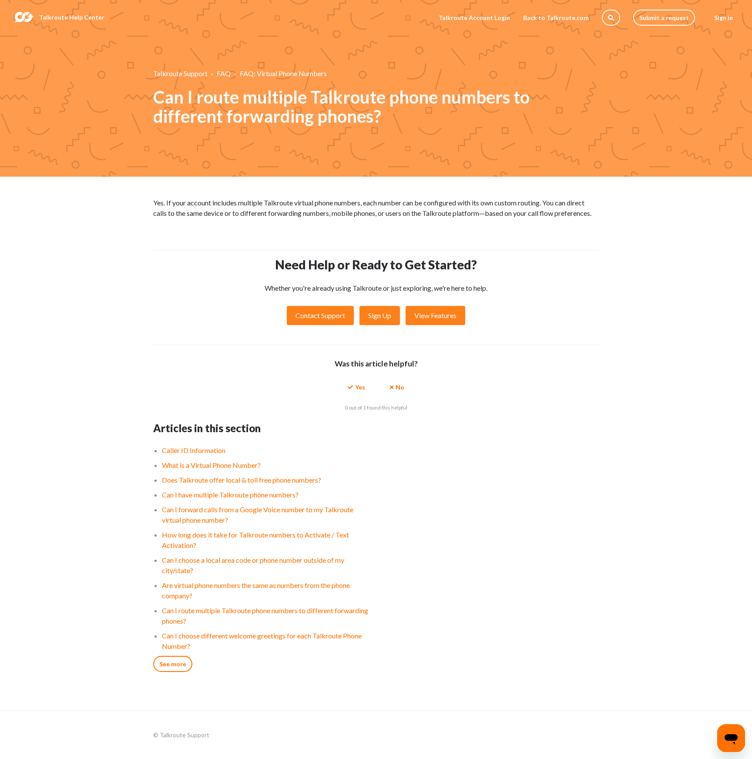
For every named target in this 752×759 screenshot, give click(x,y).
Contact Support (320, 315)
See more (172, 664)
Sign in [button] (723, 17)
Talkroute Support (180, 73)
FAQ (224, 73)
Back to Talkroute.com (556, 17)
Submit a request (664, 17)
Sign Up (379, 315)
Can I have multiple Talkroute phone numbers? (230, 494)
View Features (435, 315)
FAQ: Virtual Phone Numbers (283, 73)
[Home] (24, 17)
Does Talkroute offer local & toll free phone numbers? (241, 480)
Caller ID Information (193, 450)
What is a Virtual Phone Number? (211, 465)
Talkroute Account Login (474, 17)
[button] (356, 386)
